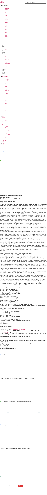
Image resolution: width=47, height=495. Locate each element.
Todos (6, 48)
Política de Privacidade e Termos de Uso (39, 484)
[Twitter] (20, 481)
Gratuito (6, 55)
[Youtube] (19, 481)
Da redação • (6, 41)
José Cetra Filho (6, 31)
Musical (6, 49)
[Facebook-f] (22, 481)
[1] (0, 476)
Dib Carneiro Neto (6, 22)
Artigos (4, 70)
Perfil (3, 73)
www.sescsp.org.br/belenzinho (18, 329)
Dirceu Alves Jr (6, 27)
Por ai (3, 72)
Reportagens (5, 5)
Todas (6, 43)
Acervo (3, 75)
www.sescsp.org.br (4, 332)
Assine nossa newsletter (7, 483)
